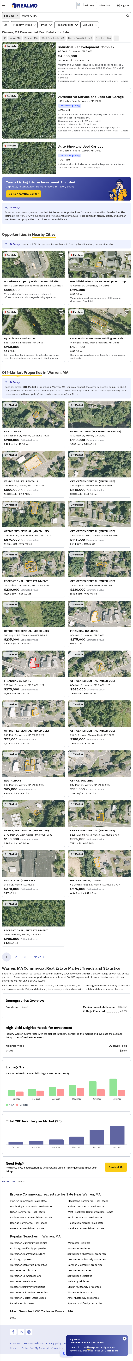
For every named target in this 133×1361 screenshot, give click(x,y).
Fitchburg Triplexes (78, 1281)
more (125, 81)
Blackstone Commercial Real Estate (87, 1201)
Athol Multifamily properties (83, 1297)
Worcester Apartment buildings (27, 1253)
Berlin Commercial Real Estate (84, 1217)
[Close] (125, 1338)
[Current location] (4, 38)
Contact (14, 1348)
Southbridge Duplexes (79, 1275)
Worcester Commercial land (26, 1275)
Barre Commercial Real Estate (27, 1228)
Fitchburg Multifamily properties (28, 1248)
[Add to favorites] (51, 46)
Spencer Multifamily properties (85, 1303)
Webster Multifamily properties (27, 1286)
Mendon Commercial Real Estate (85, 1228)
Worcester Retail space (23, 1270)
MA (13, 1181)
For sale (5, 1181)
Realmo (25, 5)
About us (15, 1343)
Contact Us (116, 1167)
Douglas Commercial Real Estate (28, 1222)
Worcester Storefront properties (28, 1264)
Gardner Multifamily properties (85, 1264)
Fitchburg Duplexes (21, 1259)
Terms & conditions (32, 1343)
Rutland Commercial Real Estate (85, 1206)
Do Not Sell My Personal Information (42, 1348)
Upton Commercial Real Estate (27, 1212)
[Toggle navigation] (5, 5)
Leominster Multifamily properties (86, 1259)
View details (66, 65)
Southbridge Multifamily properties (87, 1253)
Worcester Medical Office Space (28, 1297)
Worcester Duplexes (78, 1248)
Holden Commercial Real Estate (85, 1222)
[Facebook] (13, 1332)
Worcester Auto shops (79, 1292)
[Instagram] (29, 1332)
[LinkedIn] (21, 1332)
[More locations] (116, 38)
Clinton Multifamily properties (84, 1286)
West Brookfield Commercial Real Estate (90, 1212)
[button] (75, 15)
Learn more (111, 1350)
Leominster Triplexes (22, 1303)
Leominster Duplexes (79, 1270)
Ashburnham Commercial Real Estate (31, 1217)
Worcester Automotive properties (29, 1292)
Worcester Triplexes (78, 1243)
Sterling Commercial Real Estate (28, 1201)
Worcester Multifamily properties (28, 1243)
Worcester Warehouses (23, 1281)
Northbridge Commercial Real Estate (31, 1206)
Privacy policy (53, 1343)
